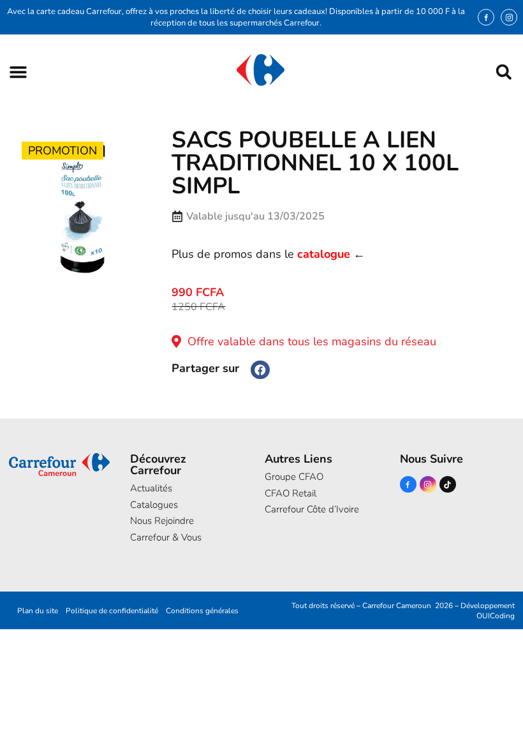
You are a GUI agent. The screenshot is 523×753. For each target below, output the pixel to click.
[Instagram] (509, 17)
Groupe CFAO (294, 476)
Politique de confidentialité (112, 611)
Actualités (151, 488)
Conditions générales (202, 611)
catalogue (323, 254)
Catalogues (154, 504)
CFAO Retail (290, 493)
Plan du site (37, 611)
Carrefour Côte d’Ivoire (312, 509)
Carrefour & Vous (166, 537)
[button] (18, 72)
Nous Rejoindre (162, 520)
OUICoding (495, 616)
